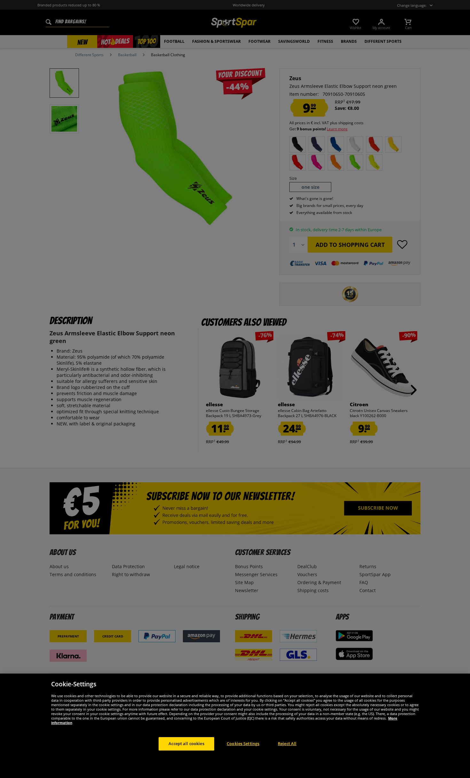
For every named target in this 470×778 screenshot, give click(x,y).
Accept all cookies (186, 743)
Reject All (287, 743)
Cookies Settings (243, 743)
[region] (235, 726)
